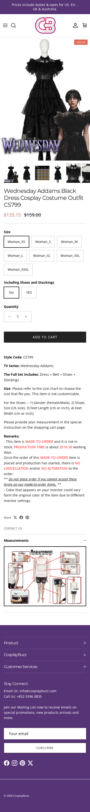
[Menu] (5, 25)
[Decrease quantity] (8, 316)
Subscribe (45, 748)
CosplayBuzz (21, 795)
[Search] (16, 25)
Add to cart (45, 337)
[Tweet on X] (15, 517)
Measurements (16, 540)
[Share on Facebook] (21, 517)
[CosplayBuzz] (45, 26)
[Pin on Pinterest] (27, 517)
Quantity (11, 306)
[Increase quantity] (27, 316)
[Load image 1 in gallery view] (45, 99)
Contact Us (13, 528)
